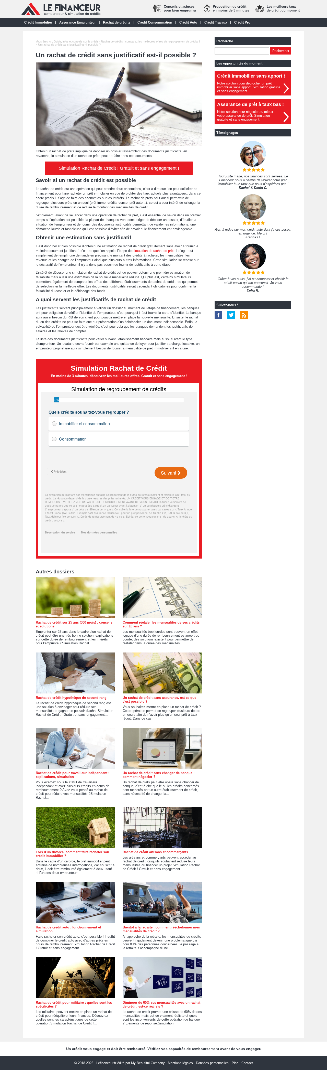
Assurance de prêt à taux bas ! (250, 104)
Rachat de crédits (116, 22)
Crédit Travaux (215, 22)
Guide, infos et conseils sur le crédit (76, 41)
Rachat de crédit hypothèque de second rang (71, 698)
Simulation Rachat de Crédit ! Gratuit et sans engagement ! (119, 168)
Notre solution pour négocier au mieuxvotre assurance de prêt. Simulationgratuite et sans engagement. (245, 115)
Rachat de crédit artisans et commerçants (155, 852)
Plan (235, 1063)
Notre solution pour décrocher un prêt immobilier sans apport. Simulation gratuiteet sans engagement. (248, 87)
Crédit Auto (188, 22)
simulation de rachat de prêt (153, 251)
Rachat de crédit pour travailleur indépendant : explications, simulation (72, 775)
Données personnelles (212, 1063)
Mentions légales (180, 1063)
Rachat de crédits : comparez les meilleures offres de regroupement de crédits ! (150, 41)
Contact (247, 1063)
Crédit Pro (242, 22)
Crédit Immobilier (38, 22)
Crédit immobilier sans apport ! (251, 76)
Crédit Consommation (154, 22)
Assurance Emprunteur (77, 22)
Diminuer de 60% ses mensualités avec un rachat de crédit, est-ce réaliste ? (161, 1004)
